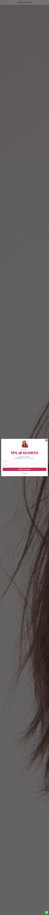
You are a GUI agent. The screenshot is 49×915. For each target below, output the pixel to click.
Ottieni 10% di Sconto (24, 469)
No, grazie (24, 473)
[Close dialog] (46, 440)
